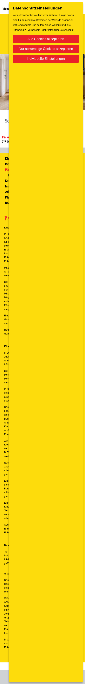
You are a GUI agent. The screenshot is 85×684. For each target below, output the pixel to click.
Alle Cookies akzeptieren (45, 39)
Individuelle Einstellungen (46, 58)
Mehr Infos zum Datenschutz (57, 30)
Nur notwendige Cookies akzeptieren (46, 49)
